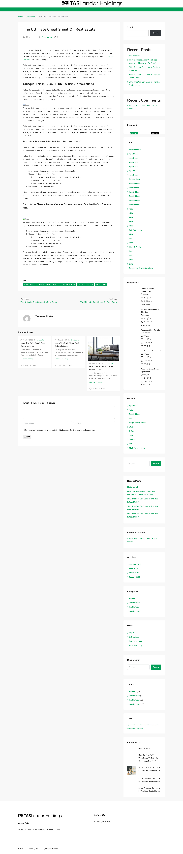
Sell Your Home (135, 230)
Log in (131, 633)
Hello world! (134, 55)
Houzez (81, 284)
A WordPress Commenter (138, 105)
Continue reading (27, 359)
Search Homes (135, 149)
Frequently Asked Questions (141, 268)
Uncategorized (135, 611)
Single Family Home (137, 422)
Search (130, 27)
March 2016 (134, 573)
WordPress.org (135, 645)
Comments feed (135, 641)
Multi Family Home (137, 448)
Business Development (47, 284)
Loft (131, 238)
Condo (132, 439)
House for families (67, 284)
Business (132, 598)
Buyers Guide (134, 179)
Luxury (90, 284)
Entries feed (134, 637)
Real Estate (101, 284)
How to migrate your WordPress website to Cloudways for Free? (148, 758)
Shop (131, 435)
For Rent (155, 133)
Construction (30, 17)
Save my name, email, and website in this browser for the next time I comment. (60, 430)
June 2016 (133, 568)
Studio (132, 427)
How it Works (135, 247)
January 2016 (134, 577)
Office (131, 431)
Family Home (134, 183)
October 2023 (135, 564)
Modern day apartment (151, 351)
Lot (130, 444)
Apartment (29, 284)
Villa (131, 209)
